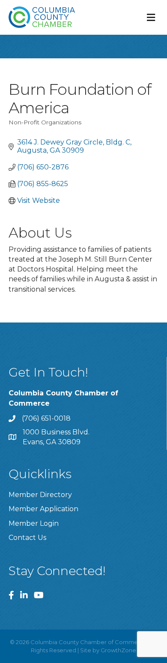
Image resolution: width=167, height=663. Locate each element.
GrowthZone (118, 650)
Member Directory (40, 495)
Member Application (43, 509)
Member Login (34, 523)
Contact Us (27, 537)
